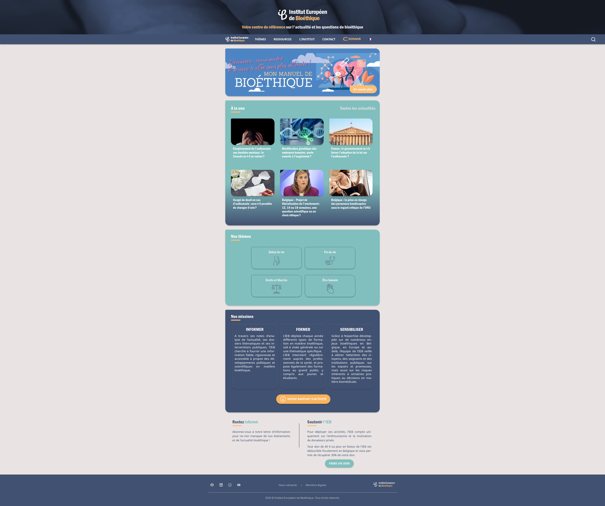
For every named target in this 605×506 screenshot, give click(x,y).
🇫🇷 (370, 39)
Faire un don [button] (339, 463)
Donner (354, 39)
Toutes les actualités (357, 108)
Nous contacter (288, 485)
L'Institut (307, 39)
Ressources (282, 39)
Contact (328, 39)
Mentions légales (316, 485)
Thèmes (260, 39)
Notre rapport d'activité (306, 399)
